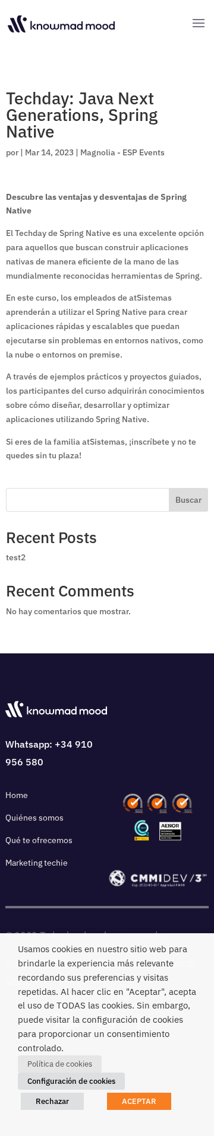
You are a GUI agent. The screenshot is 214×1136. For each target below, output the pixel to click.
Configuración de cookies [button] (71, 1081)
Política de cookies (59, 1064)
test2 (16, 557)
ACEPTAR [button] (139, 1101)
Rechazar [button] (52, 1101)
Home (16, 795)
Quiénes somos (34, 817)
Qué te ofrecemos (39, 840)
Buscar (188, 499)
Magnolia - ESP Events (122, 152)
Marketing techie (36, 862)
